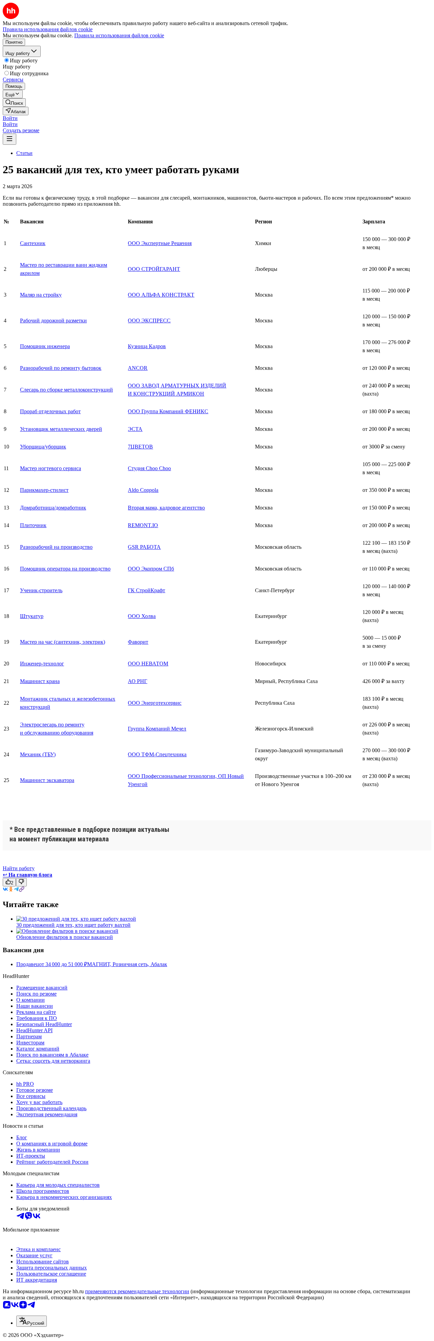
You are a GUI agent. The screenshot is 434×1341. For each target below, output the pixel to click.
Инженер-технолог (42, 663)
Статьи (24, 153)
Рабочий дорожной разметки (53, 320)
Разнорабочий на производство (56, 547)
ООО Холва (142, 616)
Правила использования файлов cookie (119, 35)
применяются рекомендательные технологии (137, 1291)
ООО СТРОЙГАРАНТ (154, 269)
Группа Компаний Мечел (157, 729)
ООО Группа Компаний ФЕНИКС (168, 411)
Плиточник (33, 525)
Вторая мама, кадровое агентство (166, 508)
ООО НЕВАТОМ (148, 663)
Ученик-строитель (41, 590)
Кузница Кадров (147, 346)
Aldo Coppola (143, 490)
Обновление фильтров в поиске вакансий (64, 937)
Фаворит (138, 642)
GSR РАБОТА (144, 547)
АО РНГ (137, 681)
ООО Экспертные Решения (160, 243)
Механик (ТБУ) (38, 754)
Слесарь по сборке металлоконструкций (66, 390)
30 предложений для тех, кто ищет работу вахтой (73, 925)
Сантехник (32, 243)
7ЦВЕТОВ (140, 446)
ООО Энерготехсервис (154, 703)
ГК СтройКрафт (146, 590)
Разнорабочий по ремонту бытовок (60, 368)
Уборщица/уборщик (43, 446)
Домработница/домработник (53, 508)
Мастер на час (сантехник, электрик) (62, 642)
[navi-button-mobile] (9, 139)
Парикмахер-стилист (44, 490)
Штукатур (31, 616)
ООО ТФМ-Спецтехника (157, 754)
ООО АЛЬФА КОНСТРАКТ (161, 295)
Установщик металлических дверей (61, 429)
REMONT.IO (143, 525)
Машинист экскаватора (47, 780)
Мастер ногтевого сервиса (50, 468)
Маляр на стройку (41, 295)
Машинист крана (40, 681)
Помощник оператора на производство (65, 569)
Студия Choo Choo (149, 468)
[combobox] (31, 1321)
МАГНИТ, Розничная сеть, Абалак (127, 964)
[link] (14, 102)
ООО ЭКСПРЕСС (149, 320)
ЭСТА (135, 429)
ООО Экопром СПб (151, 569)
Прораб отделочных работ (50, 411)
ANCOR (137, 368)
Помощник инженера (45, 346)
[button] (10, 118)
